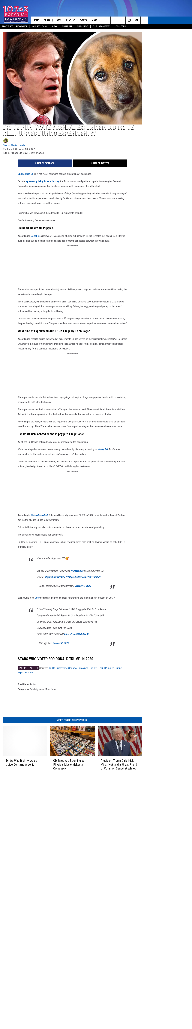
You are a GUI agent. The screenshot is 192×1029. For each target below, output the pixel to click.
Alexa (54, 26)
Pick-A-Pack (21, 26)
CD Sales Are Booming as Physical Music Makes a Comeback (68, 764)
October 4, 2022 (82, 585)
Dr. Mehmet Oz (26, 173)
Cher (37, 597)
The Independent (39, 515)
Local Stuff (120, 26)
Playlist (70, 20)
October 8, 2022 (60, 643)
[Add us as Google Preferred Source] (114, 20)
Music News (82, 26)
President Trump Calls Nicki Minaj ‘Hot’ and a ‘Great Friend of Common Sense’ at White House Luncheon (119, 764)
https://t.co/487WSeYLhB (57, 576)
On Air (47, 20)
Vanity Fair (103, 449)
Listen (58, 20)
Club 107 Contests (101, 26)
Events (83, 20)
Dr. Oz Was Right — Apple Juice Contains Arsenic (21, 762)
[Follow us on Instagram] (129, 20)
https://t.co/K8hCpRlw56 (76, 634)
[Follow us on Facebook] (121, 20)
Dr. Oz (33, 684)
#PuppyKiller (76, 570)
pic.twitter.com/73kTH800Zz (86, 576)
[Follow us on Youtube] (136, 20)
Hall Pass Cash (39, 26)
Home (36, 20)
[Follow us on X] (144, 20)
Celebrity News (37, 689)
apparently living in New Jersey (42, 181)
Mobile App (67, 26)
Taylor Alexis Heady (14, 145)
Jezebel (35, 235)
